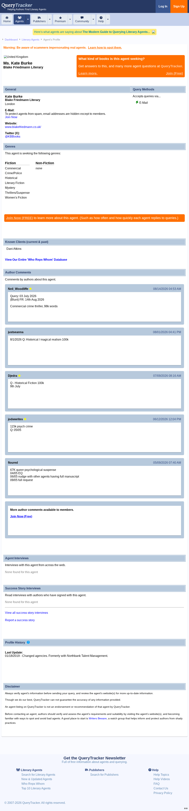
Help (101, 21)
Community (82, 21)
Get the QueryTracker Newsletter (94, 758)
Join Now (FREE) (19, 218)
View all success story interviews (26, 612)
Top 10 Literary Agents (36, 788)
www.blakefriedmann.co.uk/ (23, 126)
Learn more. (87, 73)
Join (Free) (174, 73)
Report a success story (20, 620)
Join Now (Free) (21, 516)
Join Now (11, 117)
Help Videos (162, 779)
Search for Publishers (104, 774)
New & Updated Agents (36, 779)
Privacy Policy (163, 793)
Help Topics (161, 774)
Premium (60, 21)
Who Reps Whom (32, 783)
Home (7, 21)
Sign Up (179, 6)
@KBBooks (12, 136)
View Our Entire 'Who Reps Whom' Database (36, 259)
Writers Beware (98, 718)
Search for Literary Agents (38, 774)
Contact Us (161, 788)
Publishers (39, 21)
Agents (19, 21)
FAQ (156, 783)
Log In (163, 6)
